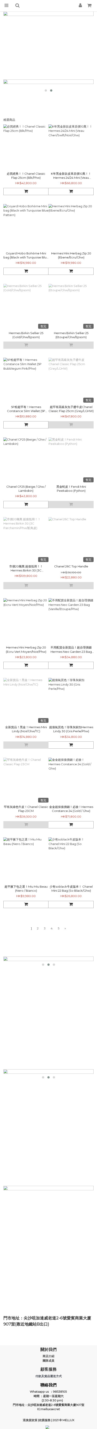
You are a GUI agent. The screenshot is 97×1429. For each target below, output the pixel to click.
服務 (48, 1420)
